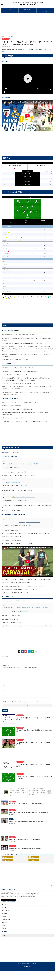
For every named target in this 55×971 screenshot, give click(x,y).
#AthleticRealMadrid (28, 607)
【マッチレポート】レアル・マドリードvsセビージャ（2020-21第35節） (25, 848)
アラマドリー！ (27, 967)
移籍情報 (45, 11)
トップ (9, 9)
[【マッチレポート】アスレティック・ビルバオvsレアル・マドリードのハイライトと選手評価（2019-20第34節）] (29, 651)
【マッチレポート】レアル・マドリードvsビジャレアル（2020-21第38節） (26, 803)
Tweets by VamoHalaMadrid (8, 901)
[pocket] (25, 651)
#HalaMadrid (22, 522)
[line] (32, 651)
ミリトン (4, 234)
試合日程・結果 (27, 9)
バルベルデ (5, 245)
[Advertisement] (27, 24)
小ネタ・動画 (27, 11)
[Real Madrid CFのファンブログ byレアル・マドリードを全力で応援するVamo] (28, 4)
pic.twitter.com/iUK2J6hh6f (13, 482)
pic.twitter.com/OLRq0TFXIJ (32, 464)
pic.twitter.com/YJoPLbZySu (41, 607)
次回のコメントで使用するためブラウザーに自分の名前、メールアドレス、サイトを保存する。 (24, 701)
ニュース (45, 9)
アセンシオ (5, 250)
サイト (4, 696)
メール (4, 690)
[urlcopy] (36, 651)
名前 (4, 685)
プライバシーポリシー (26, 963)
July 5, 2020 (17, 467)
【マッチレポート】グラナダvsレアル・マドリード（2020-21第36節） (25, 839)
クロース (4, 272)
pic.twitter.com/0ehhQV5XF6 (33, 522)
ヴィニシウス (5, 291)
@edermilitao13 (18, 497)
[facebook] (22, 651)
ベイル (4, 283)
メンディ (4, 267)
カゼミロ (4, 242)
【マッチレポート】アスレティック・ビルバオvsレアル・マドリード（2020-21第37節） (29, 812)
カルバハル (5, 232)
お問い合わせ (34, 963)
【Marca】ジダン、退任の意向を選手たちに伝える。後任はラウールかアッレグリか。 (28, 821)
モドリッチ (5, 248)
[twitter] (19, 651)
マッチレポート (10, 11)
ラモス (4, 237)
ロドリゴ (4, 256)
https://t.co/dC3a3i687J (28, 497)
